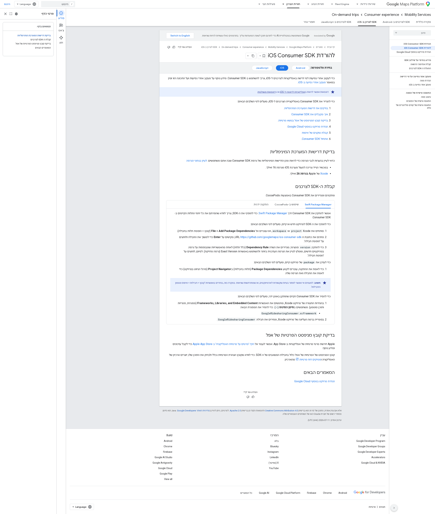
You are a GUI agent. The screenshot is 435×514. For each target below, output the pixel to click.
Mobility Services (418, 15)
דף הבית (331, 47)
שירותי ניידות (367, 4)
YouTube (274, 468)
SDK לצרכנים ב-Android (396, 21)
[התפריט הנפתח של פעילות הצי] (258, 4)
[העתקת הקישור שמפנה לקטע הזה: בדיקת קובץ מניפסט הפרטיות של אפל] (262, 336)
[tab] (318, 204)
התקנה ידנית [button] (261, 204)
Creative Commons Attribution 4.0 (281, 410)
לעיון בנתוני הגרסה (196, 160)
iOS (282, 67)
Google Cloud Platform (288, 493)
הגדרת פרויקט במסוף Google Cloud (308, 126)
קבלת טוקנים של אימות (315, 132)
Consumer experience (381, 15)
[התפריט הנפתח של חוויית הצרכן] (282, 4)
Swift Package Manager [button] (318, 204)
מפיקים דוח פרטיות (310, 359)
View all (168, 479)
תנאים (382, 506)
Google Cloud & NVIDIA (373, 462)
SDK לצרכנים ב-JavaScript (336, 21)
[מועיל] (173, 47)
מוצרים (319, 47)
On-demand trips (345, 15)
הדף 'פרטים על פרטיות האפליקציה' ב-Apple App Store (223, 344)
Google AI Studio (163, 457)
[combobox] (58, 4)
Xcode (324, 173)
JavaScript (262, 67)
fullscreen (11, 14)
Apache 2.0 (235, 410)
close (5, 14)
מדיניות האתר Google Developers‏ (193, 410)
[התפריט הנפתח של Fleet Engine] (331, 4)
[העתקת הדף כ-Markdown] (253, 56)
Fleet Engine (342, 4)
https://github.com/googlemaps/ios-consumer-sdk (270, 237)
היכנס (7, 4)
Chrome (168, 446)
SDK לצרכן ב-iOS (367, 21)
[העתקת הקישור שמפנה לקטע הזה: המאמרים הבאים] (300, 373)
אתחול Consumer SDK (315, 138)
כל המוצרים (246, 493)
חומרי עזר (309, 21)
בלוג (276, 441)
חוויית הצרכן (293, 4)
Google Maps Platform (300, 47)
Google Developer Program (370, 441)
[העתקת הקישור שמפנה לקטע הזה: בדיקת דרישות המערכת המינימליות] (266, 152)
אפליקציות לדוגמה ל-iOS (292, 92)
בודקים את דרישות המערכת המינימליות (306, 108)
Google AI (264, 493)
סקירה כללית (423, 21)
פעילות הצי (268, 4)
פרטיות (372, 506)
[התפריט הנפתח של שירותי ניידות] (356, 4)
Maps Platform (412, 4)
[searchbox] (412, 33)
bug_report (16, 14)
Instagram (273, 451)
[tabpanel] (250, 266)
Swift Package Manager (273, 213)
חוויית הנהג (317, 4)
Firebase (167, 451)
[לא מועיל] (168, 47)
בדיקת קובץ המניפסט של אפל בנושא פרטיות (303, 120)
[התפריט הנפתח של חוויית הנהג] (307, 4)
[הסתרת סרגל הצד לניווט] (394, 507)
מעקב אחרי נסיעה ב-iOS (312, 82)
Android (300, 67)
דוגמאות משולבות (266, 92)
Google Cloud (165, 468)
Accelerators (378, 457)
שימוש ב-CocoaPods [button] (287, 204)
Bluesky (274, 446)
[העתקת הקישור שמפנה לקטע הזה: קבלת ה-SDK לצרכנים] (292, 187)
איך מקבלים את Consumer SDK (309, 114)
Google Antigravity (162, 462)
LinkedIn (274, 457)
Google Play (166, 473)
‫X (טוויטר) (274, 462)
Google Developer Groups (371, 446)
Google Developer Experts (371, 451)
